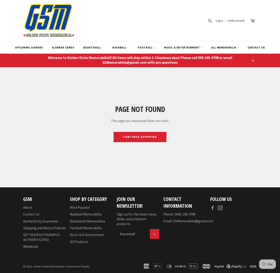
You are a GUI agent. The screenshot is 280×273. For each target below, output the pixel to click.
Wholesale (30, 246)
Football (145, 47)
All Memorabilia (224, 47)
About (27, 207)
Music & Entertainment (182, 47)
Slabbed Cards (63, 47)
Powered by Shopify (77, 266)
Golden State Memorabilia (48, 266)
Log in (219, 20)
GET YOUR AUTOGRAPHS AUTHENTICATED (41, 237)
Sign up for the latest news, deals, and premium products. (137, 219)
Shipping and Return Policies (44, 228)
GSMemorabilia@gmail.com (193, 221)
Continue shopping (140, 137)
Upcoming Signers (29, 47)
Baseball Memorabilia (86, 214)
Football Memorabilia (86, 228)
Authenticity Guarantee (40, 221)
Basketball (92, 47)
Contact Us (256, 47)
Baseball (119, 47)
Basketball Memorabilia (87, 221)
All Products (79, 242)
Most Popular (80, 207)
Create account (236, 20)
